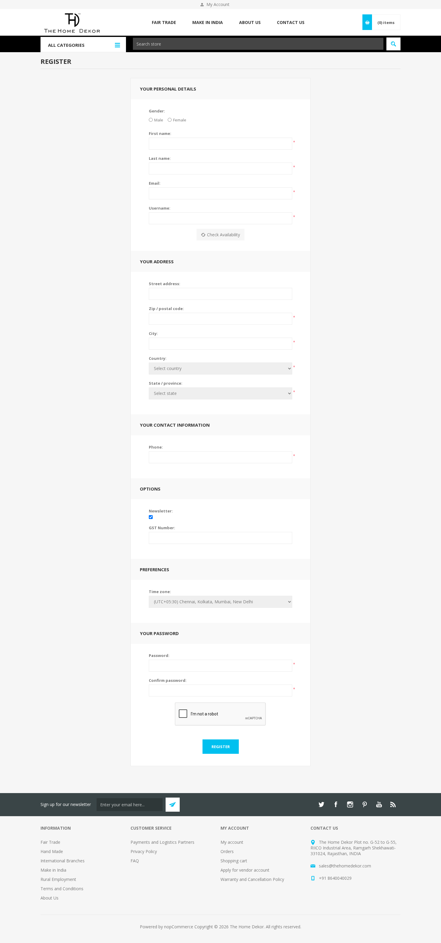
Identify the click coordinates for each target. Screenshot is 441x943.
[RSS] (393, 804)
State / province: (165, 383)
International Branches (62, 861)
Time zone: (160, 591)
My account (231, 842)
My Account (218, 4)
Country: (157, 358)
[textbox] (258, 44)
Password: (159, 655)
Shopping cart (233, 861)
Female (179, 120)
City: (153, 333)
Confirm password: (168, 680)
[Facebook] (335, 804)
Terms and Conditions (61, 888)
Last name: (160, 158)
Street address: (164, 283)
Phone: (156, 447)
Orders (227, 851)
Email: (154, 183)
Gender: (157, 111)
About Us (49, 898)
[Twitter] (321, 804)
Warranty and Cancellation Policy (252, 879)
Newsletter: (161, 511)
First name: (160, 133)
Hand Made (51, 851)
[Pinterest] (364, 804)
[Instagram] (350, 804)
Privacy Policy (143, 851)
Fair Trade (50, 842)
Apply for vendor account (244, 870)
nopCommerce (178, 927)
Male (158, 120)
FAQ (134, 861)
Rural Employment (58, 879)
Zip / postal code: (166, 308)
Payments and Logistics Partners (162, 842)
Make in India (53, 870)
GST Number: (162, 527)
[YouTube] (379, 804)
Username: (159, 208)
